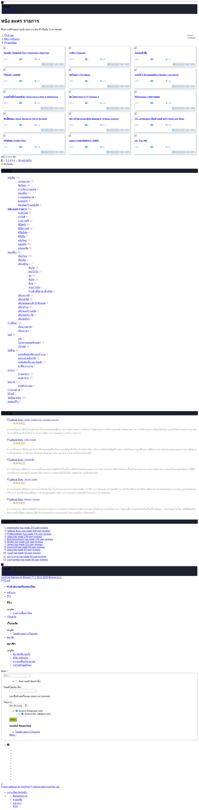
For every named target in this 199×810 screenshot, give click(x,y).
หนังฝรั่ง (22, 244)
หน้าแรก (11, 592)
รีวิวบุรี (11, 393)
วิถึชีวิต (11, 350)
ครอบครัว (23, 201)
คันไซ (32, 279)
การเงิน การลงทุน (27, 189)
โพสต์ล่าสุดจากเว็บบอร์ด (25, 633)
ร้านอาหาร (23, 374)
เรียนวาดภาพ (25, 327)
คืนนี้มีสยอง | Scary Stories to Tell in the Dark (25, 119)
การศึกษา (12, 323)
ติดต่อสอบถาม (20, 796)
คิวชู (31, 283)
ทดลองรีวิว (13, 401)
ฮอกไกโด (33, 271)
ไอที (10, 335)
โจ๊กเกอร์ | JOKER (12, 75)
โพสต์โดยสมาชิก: (12, 687)
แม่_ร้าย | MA (141, 140)
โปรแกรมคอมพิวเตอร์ (29, 342)
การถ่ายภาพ (14, 390)
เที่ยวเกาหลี (24, 295)
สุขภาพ (11, 382)
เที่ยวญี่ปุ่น (23, 264)
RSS (15, 806)
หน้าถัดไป (27, 160)
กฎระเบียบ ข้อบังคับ (17, 792)
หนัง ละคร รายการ (17, 209)
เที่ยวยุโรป (23, 307)
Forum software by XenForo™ (30, 787)
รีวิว (9, 596)
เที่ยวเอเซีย (23, 299)
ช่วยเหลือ (17, 799)
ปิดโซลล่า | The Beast (79, 75)
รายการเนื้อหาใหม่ (22, 613)
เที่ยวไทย (22, 256)
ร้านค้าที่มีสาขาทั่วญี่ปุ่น (41, 291)
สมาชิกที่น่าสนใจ (21, 654)
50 (19, 160)
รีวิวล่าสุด (9, 35)
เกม (20, 338)
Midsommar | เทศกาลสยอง (147, 97)
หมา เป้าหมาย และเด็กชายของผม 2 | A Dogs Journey (94, 119)
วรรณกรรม (24, 181)
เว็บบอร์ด (11, 616)
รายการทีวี (23, 220)
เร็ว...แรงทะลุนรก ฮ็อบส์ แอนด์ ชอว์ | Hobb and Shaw (159, 119)
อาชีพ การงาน (25, 366)
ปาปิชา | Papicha (77, 53)
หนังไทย (22, 240)
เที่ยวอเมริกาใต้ (26, 315)
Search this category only (37, 714)
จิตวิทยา (22, 185)
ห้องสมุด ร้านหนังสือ (28, 205)
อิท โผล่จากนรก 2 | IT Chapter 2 (84, 97)
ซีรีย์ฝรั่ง (22, 224)
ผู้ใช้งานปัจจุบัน (20, 658)
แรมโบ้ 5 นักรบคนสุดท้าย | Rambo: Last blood (156, 75)
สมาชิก (10, 637)
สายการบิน (34, 287)
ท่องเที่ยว (22, 193)
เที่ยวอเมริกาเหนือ (27, 311)
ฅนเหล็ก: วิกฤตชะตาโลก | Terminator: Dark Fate (26, 53)
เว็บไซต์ (22, 346)
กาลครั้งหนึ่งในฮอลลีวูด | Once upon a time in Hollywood (31, 97)
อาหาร (11, 370)
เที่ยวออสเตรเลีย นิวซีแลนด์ (31, 303)
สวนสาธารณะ (25, 385)
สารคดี (21, 217)
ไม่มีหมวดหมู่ (14, 397)
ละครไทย (23, 213)
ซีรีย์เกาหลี (23, 228)
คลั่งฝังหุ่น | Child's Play (15, 140)
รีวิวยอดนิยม (10, 42)
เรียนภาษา (23, 330)
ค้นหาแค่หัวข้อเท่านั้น (29, 681)
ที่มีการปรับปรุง (12, 39)
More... (12, 735)
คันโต (32, 267)
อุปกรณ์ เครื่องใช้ (27, 358)
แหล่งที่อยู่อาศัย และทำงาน (31, 354)
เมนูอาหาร (23, 378)
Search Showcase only (30, 711)
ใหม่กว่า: (8, 702)
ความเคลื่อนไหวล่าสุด (24, 661)
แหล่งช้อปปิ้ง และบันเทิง (30, 362)
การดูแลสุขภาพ (26, 197)
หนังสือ (11, 177)
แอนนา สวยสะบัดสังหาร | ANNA (84, 140)
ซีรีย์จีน (21, 236)
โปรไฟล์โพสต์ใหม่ (22, 665)
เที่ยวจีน (22, 260)
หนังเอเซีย (23, 248)
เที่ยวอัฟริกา (24, 319)
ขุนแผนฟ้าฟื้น (141, 53)
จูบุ (30, 275)
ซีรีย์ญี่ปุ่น (22, 232)
